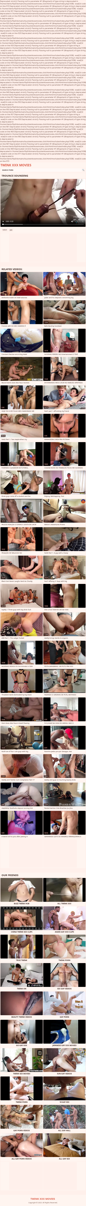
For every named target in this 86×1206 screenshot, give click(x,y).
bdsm (5, 230)
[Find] (83, 170)
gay (11, 230)
